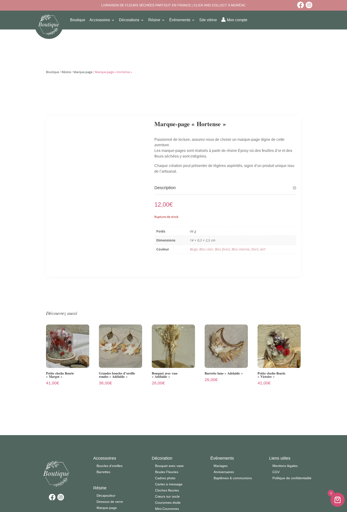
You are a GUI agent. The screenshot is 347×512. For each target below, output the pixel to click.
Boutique (52, 72)
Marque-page (82, 72)
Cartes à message (168, 484)
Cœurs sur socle (167, 496)
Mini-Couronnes (167, 509)
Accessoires (104, 458)
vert (263, 249)
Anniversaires (224, 472)
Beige (194, 249)
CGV (275, 472)
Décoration (162, 458)
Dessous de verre (110, 502)
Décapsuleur (106, 495)
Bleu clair (206, 249)
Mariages (221, 466)
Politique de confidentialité (291, 478)
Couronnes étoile (168, 502)
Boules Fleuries (166, 472)
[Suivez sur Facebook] (300, 5)
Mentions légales (285, 466)
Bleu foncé (222, 249)
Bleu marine (241, 249)
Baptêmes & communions (233, 478)
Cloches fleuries (167, 490)
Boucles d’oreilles (110, 466)
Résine (66, 72)
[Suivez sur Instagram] (309, 5)
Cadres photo (165, 478)
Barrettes (103, 472)
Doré (254, 249)
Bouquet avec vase (169, 466)
